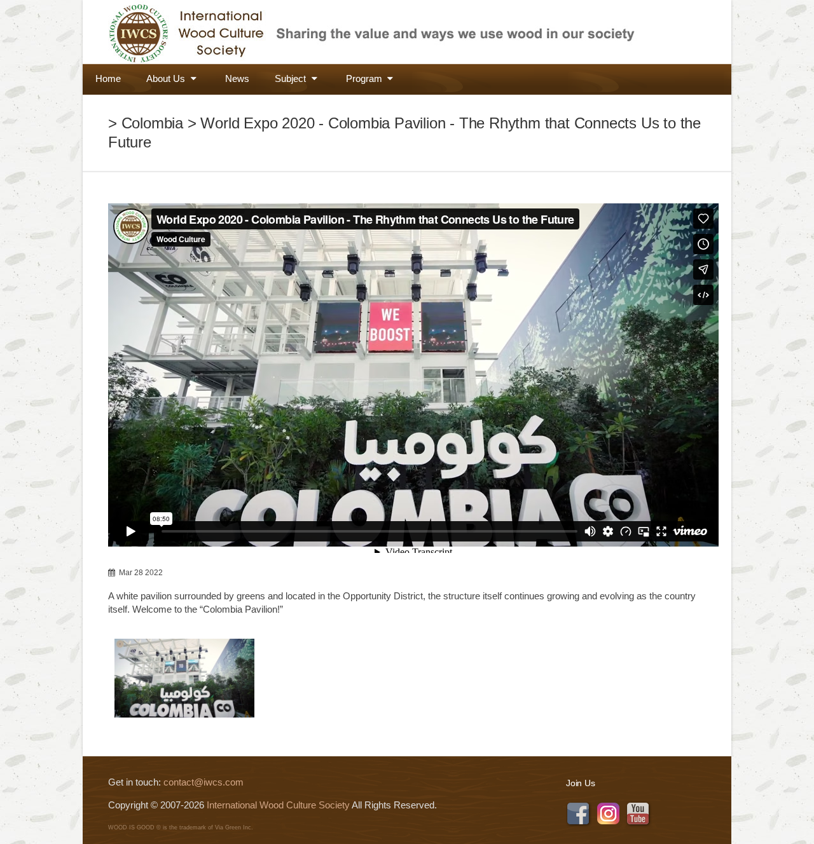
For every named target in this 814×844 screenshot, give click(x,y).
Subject (291, 78)
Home (108, 78)
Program (365, 78)
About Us (167, 78)
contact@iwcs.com (203, 782)
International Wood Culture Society (278, 805)
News (237, 78)
